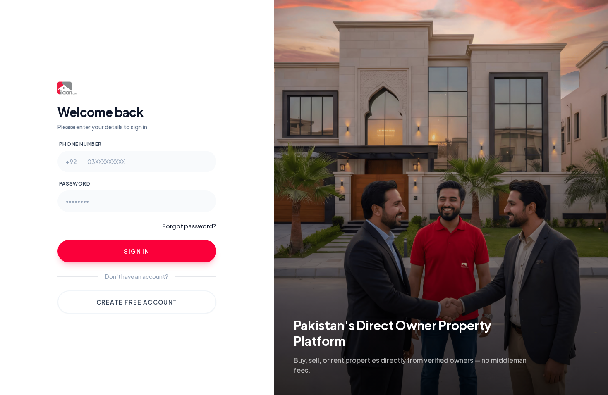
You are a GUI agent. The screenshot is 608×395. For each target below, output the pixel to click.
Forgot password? (189, 226)
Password (75, 184)
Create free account (136, 302)
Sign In (136, 251)
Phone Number (80, 144)
